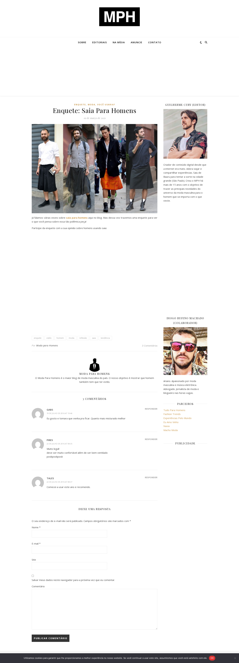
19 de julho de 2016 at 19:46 (59, 413)
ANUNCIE (136, 42)
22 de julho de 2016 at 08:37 (59, 482)
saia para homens (77, 217)
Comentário (38, 586)
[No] (235, 658)
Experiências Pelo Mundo (177, 418)
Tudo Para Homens (174, 410)
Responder (151, 408)
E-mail (36, 543)
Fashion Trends (172, 414)
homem (60, 338)
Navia (166, 426)
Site (34, 559)
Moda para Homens (47, 345)
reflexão (83, 338)
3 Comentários (149, 345)
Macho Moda (170, 430)
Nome (36, 527)
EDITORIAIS (99, 42)
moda (91, 104)
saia (94, 338)
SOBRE (82, 42)
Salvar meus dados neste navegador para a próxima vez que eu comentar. (73, 580)
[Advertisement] (119, 71)
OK (212, 658)
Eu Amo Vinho (171, 422)
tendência (105, 338)
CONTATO (154, 42)
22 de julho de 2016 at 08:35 (59, 443)
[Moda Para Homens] (119, 16)
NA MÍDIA (119, 42)
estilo (49, 338)
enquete (80, 104)
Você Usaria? (106, 104)
